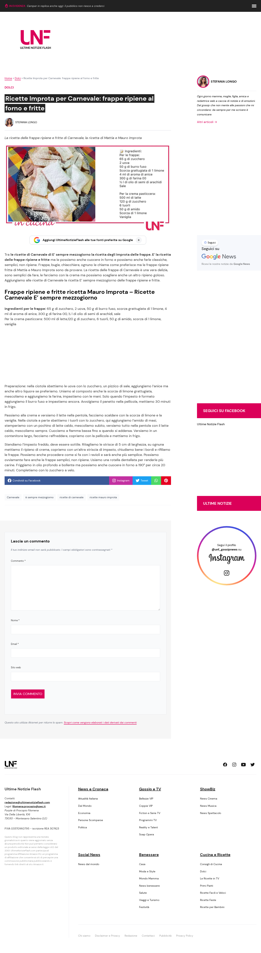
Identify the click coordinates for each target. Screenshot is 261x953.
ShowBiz (207, 789)
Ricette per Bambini (212, 907)
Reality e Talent (148, 827)
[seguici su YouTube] (243, 764)
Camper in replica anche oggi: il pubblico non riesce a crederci (65, 6)
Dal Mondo (85, 806)
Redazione (131, 935)
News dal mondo (88, 864)
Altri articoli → (207, 122)
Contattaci (148, 935)
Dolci (18, 78)
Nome (15, 620)
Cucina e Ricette (215, 854)
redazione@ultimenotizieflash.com (27, 802)
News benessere (149, 885)
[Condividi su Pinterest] (166, 480)
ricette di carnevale (71, 497)
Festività (144, 907)
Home (8, 78)
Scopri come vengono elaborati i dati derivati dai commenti (100, 722)
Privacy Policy (184, 935)
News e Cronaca (93, 789)
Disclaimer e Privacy (107, 935)
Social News (89, 854)
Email (15, 644)
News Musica (208, 806)
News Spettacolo (210, 813)
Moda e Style (147, 871)
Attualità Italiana (88, 798)
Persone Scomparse (90, 820)
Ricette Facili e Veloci (213, 892)
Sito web (16, 667)
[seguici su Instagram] (234, 764)
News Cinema (208, 798)
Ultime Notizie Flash (211, 424)
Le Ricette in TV (209, 878)
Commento (18, 560)
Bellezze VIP (146, 798)
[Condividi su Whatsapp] (156, 480)
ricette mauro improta (103, 497)
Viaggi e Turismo (149, 900)
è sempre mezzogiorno (39, 497)
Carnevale (13, 497)
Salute (143, 892)
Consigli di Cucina (211, 864)
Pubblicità (165, 935)
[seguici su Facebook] (225, 764)
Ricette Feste (208, 900)
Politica (82, 827)
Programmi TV (148, 820)
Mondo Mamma (149, 878)
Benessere (149, 854)
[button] (254, 6)
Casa (142, 864)
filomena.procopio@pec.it (29, 806)
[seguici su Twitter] (252, 764)
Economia (84, 813)
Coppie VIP (146, 806)
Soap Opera (146, 834)
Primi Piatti (206, 885)
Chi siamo (84, 935)
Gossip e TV (150, 789)
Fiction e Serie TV (149, 813)
